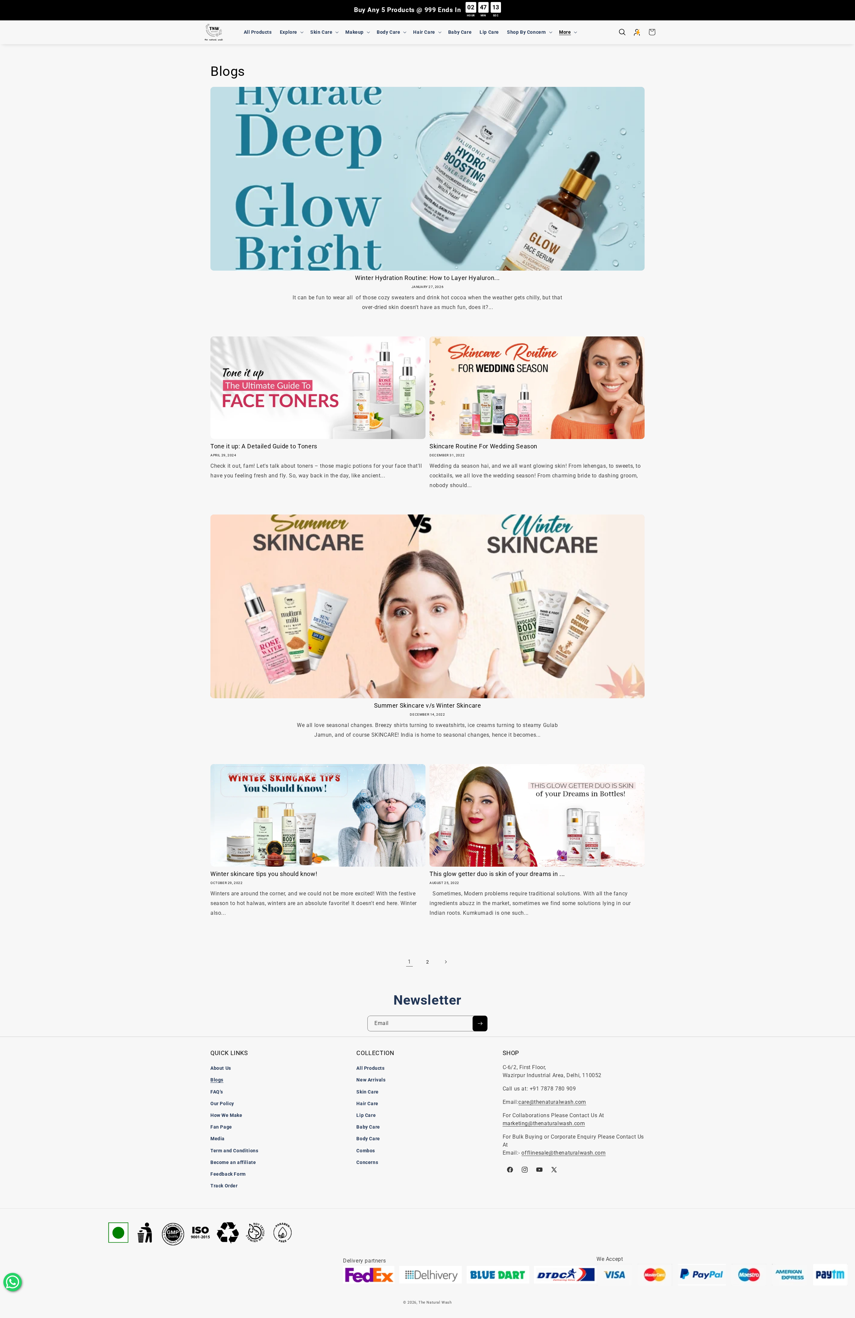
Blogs (216, 1079)
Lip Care (366, 1115)
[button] (291, 32)
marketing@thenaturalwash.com (544, 1123)
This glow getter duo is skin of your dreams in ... (497, 873)
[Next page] (445, 962)
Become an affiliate (233, 1162)
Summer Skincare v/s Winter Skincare (427, 705)
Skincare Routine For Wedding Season (483, 446)
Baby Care (368, 1127)
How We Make (226, 1115)
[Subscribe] (480, 1023)
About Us (220, 1068)
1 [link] (409, 962)
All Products (370, 1068)
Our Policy (222, 1103)
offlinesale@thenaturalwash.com (563, 1153)
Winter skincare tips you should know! (263, 873)
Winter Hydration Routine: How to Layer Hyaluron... (427, 277)
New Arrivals (370, 1079)
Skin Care (367, 1091)
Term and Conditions (234, 1150)
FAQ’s (216, 1091)
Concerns (367, 1162)
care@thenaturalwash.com (552, 1102)
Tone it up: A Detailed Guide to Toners (263, 446)
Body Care (368, 1138)
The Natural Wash (435, 1302)
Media (217, 1138)
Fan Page (221, 1127)
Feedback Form (228, 1174)
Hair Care (367, 1103)
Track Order (224, 1185)
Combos (365, 1150)
